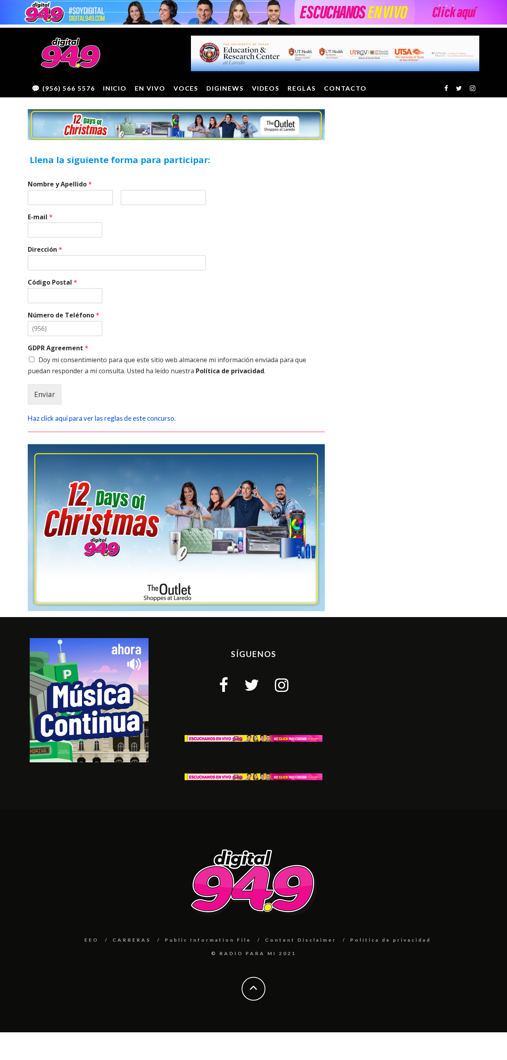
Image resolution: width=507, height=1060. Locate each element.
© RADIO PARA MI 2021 (253, 953)
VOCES (186, 88)
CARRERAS (131, 940)
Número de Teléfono (63, 315)
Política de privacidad (230, 371)
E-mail (40, 217)
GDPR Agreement (58, 348)
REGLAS (302, 88)
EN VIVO (150, 88)
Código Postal (52, 282)
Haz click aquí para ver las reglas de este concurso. (102, 418)
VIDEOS (266, 88)
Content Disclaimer (300, 940)
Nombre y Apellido (60, 184)
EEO (91, 940)
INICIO (115, 88)
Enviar (44, 394)
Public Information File (208, 940)
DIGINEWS (225, 88)
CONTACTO (345, 88)
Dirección (45, 249)
